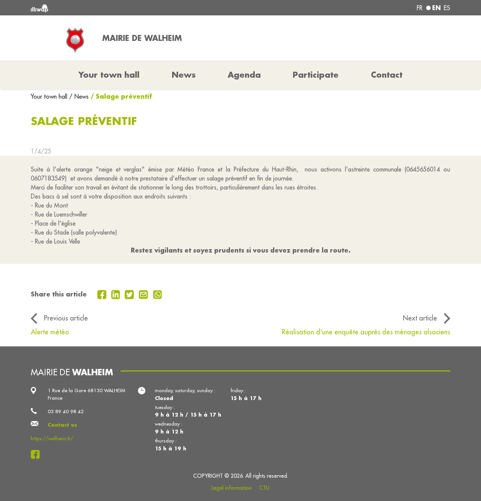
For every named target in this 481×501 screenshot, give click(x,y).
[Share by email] (144, 294)
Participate (316, 74)
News (184, 74)
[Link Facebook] (37, 454)
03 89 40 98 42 (66, 411)
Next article (420, 318)
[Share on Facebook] (103, 294)
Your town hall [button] (109, 74)
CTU (264, 487)
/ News (79, 96)
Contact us (62, 424)
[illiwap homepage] (115, 7)
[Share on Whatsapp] (157, 294)
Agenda (244, 74)
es (447, 8)
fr (419, 8)
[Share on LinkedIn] (117, 294)
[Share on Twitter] (130, 294)
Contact (386, 74)
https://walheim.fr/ (52, 438)
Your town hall (50, 96)
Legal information (232, 487)
